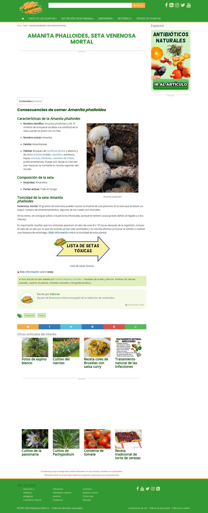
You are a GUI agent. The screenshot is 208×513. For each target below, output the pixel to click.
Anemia (56, 496)
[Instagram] (153, 489)
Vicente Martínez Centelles (68, 279)
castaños (57, 154)
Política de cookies (181, 508)
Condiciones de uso (138, 508)
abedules (46, 158)
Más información (29, 271)
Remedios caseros (62, 492)
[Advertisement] (81, 73)
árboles (37, 154)
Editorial (55, 294)
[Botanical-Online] (31, 7)
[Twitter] (148, 489)
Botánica (124, 18)
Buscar (139, 5)
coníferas (52, 151)
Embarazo (58, 499)
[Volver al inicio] (22, 18)
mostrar (37, 101)
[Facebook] (137, 489)
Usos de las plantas (42, 18)
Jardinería (105, 18)
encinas (35, 158)
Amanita (29, 315)
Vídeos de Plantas (149, 18)
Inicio (19, 25)
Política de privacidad (159, 508)
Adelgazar (28, 496)
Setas (25, 25)
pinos (62, 151)
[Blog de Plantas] (158, 489)
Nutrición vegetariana (76, 18)
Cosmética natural (32, 499)
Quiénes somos (90, 492)
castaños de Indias (63, 158)
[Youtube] (142, 489)
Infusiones (58, 489)
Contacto (87, 489)
